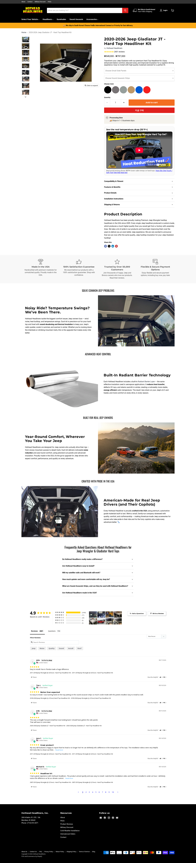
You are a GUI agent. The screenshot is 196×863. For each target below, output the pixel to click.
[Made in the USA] (40, 269)
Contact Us (33, 851)
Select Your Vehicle (29, 19)
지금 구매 (139, 110)
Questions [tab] (52, 631)
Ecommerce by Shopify (34, 856)
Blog (93, 851)
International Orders (67, 834)
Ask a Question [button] (138, 613)
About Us (24, 851)
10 (113, 792)
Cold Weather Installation (70, 831)
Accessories (91, 19)
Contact (29, 1)
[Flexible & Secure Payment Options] (155, 269)
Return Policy (60, 851)
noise (42, 648)
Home (23, 32)
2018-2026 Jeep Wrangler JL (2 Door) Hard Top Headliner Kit (50, 698)
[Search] (125, 10)
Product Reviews (66, 824)
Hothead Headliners (114, 48)
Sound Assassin (76, 19)
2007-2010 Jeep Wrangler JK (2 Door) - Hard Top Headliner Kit (50, 782)
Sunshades (61, 19)
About (23, 1)
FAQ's (49, 1)
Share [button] (35, 677)
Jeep (33, 648)
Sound (61, 648)
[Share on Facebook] (105, 246)
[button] (164, 10)
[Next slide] (25, 97)
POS (22, 856)
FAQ (40, 851)
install (70, 648)
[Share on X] (109, 246)
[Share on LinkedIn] (112, 246)
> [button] (117, 792)
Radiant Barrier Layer (146, 381)
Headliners (47, 19)
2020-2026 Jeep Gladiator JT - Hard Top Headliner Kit (47, 726)
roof (79, 648)
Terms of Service (84, 851)
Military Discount (40, 1)
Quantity (107, 97)
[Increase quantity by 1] (124, 102)
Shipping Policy (71, 851)
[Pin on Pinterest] (116, 246)
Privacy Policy (48, 851)
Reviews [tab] (34, 631)
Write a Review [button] (158, 613)
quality (52, 648)
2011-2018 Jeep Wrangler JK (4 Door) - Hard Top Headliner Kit (50, 673)
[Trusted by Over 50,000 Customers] (117, 269)
